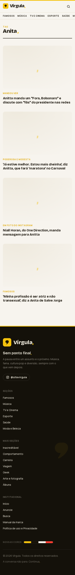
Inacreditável (11, 447)
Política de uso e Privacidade (20, 528)
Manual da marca (13, 522)
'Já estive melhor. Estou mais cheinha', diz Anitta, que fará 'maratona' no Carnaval (35, 166)
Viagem (7, 466)
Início (6, 503)
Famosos (9, 15)
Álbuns (7, 484)
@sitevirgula (19, 377)
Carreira (8, 460)
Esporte (53, 15)
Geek (6, 472)
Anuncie (8, 510)
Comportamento (13, 454)
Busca (6, 516)
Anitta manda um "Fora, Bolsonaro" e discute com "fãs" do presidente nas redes (36, 100)
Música (22, 15)
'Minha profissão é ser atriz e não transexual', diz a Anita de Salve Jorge (32, 298)
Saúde (66, 15)
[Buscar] (68, 6)
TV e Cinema (37, 15)
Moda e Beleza (12, 428)
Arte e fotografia (13, 478)
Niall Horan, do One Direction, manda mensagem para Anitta (32, 232)
